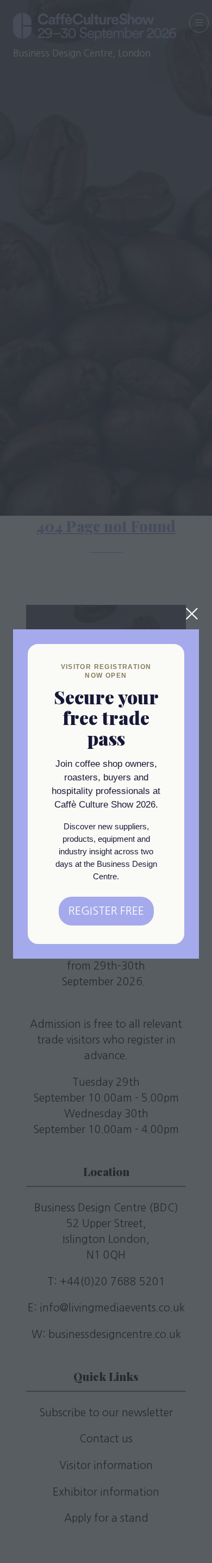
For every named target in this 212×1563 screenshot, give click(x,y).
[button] (192, 613)
